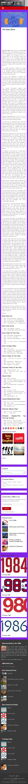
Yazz (8, 381)
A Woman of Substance (16, 546)
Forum (3, 485)
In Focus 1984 (6, 575)
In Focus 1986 (6, 635)
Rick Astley (9, 380)
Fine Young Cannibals (12, 341)
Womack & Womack (12, 423)
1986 (25, 53)
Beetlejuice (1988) (12, 731)
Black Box (10, 290)
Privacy (21, 485)
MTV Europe (22, 127)
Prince (8, 348)
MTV (5, 81)
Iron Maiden (10, 404)
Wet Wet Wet (10, 320)
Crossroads (10, 696)
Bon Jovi (9, 401)
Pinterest (4, 482)
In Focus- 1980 (6, 615)
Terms (4, 486)
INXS (9, 205)
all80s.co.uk (7, 2)
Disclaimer (12, 666)
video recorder (21, 116)
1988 (20, 169)
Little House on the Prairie (16, 527)
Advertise (9, 485)
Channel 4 (15, 53)
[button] (3, 428)
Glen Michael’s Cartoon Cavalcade (16, 679)
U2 (7, 413)
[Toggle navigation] (3, 8)
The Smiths (9, 390)
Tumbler (14, 482)
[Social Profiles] (10, 776)
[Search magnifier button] (24, 472)
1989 (12, 55)
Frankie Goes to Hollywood (15, 358)
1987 (3, 166)
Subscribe (6, 508)
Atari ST (9, 707)
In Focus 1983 (6, 595)
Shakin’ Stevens (10, 363)
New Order (9, 337)
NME (23, 243)
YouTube (5, 483)
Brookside (10, 673)
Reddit (9, 482)
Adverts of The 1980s (13, 685)
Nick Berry (9, 420)
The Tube (23, 152)
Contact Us (15, 485)
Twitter (19, 482)
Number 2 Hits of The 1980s (14, 690)
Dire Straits (9, 411)
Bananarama (12, 371)
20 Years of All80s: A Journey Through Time (16, 540)
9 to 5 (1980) (12, 520)
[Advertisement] (14, 40)
